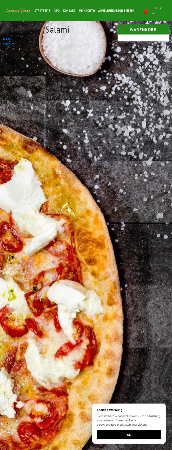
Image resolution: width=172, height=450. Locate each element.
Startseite (42, 10)
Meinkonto (87, 10)
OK (129, 435)
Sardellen (8, 44)
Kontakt (69, 10)
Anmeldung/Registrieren (116, 10)
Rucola (7, 39)
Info (56, 10)
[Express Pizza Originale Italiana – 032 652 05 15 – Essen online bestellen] (18, 10)
